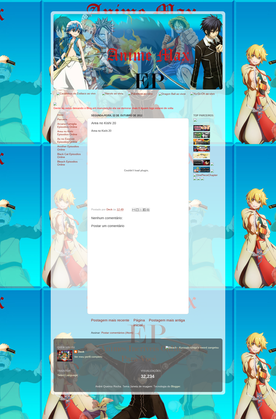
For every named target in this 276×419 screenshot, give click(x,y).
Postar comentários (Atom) (117, 332)
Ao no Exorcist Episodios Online (67, 140)
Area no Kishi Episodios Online (67, 133)
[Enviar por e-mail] (134, 210)
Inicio (60, 115)
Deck (81, 351)
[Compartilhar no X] (141, 210)
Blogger (175, 386)
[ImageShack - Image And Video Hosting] (55, 104)
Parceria (62, 119)
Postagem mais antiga (167, 320)
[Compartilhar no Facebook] (144, 210)
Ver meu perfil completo (88, 356)
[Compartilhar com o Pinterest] (148, 210)
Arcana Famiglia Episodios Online (67, 125)
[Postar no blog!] (137, 210)
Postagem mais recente (110, 320)
